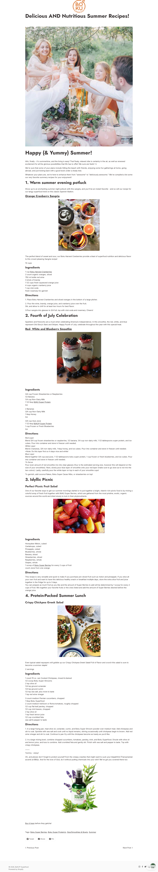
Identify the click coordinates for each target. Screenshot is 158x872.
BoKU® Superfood (22, 867)
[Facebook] (142, 866)
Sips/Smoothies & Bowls (77, 832)
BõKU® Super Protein (43, 424)
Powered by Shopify (16, 869)
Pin (52, 839)
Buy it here (29, 823)
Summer (92, 832)
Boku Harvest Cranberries (41, 272)
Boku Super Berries (43, 565)
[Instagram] (139, 866)
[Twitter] (145, 866)
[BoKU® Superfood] (79, 6)
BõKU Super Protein (42, 402)
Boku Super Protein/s (57, 832)
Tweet (31, 839)
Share (42, 839)
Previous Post (33, 848)
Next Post (127, 848)
